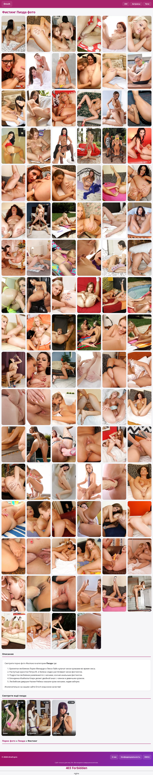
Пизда (21, 740)
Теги (147, 4)
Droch (7, 3)
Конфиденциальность (130, 757)
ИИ (125, 4)
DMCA (147, 757)
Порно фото (8, 740)
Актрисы (136, 4)
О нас (114, 757)
